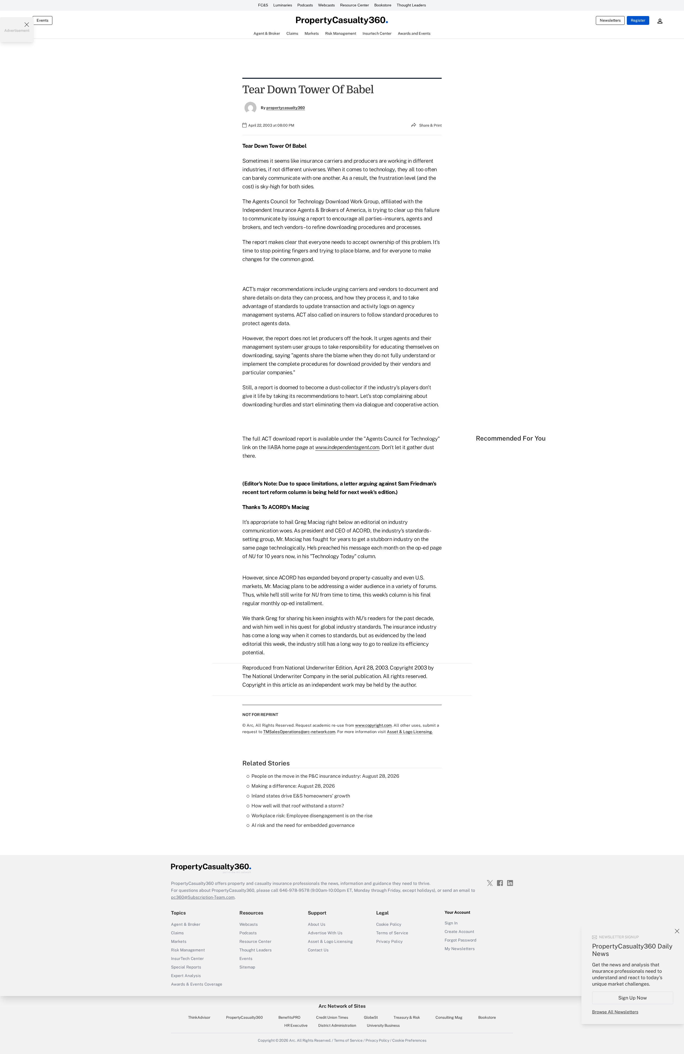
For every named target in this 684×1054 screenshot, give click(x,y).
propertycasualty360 (285, 108)
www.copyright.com (373, 725)
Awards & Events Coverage (196, 984)
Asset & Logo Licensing (330, 941)
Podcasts (305, 5)
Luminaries (282, 5)
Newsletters (610, 20)
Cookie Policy (388, 924)
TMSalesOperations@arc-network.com (299, 731)
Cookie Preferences (409, 1040)
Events (42, 20)
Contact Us (318, 950)
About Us (316, 924)
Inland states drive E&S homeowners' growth (300, 796)
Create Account (459, 931)
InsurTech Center (187, 958)
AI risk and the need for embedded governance (303, 825)
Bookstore (382, 5)
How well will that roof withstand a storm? (297, 805)
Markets (178, 941)
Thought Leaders (411, 5)
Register (638, 20)
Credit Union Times (332, 1017)
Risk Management (188, 950)
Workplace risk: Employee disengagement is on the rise (311, 815)
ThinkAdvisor (199, 1017)
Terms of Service (392, 933)
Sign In (451, 923)
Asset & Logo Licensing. (410, 731)
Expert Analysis (186, 975)
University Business (383, 1025)
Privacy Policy (389, 941)
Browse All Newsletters (615, 1011)
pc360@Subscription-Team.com (203, 897)
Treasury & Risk (407, 1017)
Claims (177, 933)
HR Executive (296, 1025)
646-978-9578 (294, 890)
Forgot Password (460, 940)
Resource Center (354, 5)
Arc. (292, 1040)
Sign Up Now (633, 998)
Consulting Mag (449, 1017)
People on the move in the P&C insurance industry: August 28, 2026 (325, 776)
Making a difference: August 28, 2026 (293, 786)
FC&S (263, 5)
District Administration (337, 1025)
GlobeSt (371, 1017)
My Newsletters (460, 948)
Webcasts (326, 5)
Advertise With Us (325, 933)
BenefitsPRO (289, 1017)
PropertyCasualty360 (244, 1017)
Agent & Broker (185, 924)
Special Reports (186, 967)
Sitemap (247, 967)
